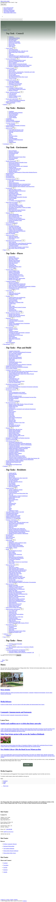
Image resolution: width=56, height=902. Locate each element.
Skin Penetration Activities (14, 544)
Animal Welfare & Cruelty (14, 497)
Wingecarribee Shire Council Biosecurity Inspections (20, 243)
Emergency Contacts (13, 524)
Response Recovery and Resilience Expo (17, 287)
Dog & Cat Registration (14, 491)
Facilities (8, 296)
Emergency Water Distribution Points (17, 596)
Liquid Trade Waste (13, 590)
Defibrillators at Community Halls (16, 302)
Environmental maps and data (15, 211)
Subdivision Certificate (14, 454)
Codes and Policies (13, 93)
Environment (6, 143)
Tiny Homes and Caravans (14, 425)
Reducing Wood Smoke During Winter (17, 631)
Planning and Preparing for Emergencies (17, 529)
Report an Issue (9, 538)
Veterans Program (12, 78)
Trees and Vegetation (10, 233)
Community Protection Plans (15, 168)
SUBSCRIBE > (27, 764)
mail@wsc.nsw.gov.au (8, 831)
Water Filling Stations (13, 595)
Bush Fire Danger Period (14, 165)
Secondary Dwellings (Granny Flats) (17, 422)
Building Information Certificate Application (18, 448)
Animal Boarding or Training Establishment (18, 495)
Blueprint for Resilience (14, 282)
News (4, 637)
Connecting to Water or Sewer (15, 587)
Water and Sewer (9, 583)
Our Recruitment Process (14, 75)
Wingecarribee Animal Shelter (15, 298)
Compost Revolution (13, 618)
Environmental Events (13, 193)
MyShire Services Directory (15, 316)
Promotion (11, 141)
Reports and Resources (14, 182)
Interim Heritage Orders (14, 433)
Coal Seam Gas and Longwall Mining (17, 219)
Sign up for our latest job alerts (15, 73)
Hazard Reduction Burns (14, 163)
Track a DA (8, 463)
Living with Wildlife (13, 203)
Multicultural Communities (14, 338)
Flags (10, 53)
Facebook (5, 863)
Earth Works (11, 412)
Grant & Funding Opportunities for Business (15, 125)
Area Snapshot (12, 124)
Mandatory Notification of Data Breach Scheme (19, 66)
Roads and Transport (10, 342)
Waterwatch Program (13, 236)
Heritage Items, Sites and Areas (15, 429)
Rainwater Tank (12, 420)
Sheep (10, 509)
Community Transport (13, 331)
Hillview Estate (12, 376)
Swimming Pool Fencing (14, 401)
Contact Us (8, 635)
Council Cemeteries (13, 300)
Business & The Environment (15, 218)
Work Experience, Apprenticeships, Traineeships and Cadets (22, 72)
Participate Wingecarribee (8, 846)
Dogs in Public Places (13, 499)
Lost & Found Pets (13, 492)
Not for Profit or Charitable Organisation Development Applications (23, 386)
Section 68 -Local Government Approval (17, 457)
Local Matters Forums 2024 (15, 84)
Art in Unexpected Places (14, 273)
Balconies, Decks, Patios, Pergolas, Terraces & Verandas (21, 404)
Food (10, 133)
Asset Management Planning (12, 513)
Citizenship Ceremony (13, 294)
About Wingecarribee (13, 49)
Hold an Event (9, 128)
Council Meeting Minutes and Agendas (17, 89)
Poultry (10, 508)
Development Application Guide (13, 384)
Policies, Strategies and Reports (13, 92)
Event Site (11, 132)
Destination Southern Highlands (13, 121)
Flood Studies (12, 239)
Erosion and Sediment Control (15, 220)
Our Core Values (12, 74)
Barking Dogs (12, 498)
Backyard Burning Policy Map (15, 215)
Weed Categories (12, 242)
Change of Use (12, 407)
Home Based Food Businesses (15, 417)
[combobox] (12, 19)
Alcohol (10, 134)
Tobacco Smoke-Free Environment (16, 546)
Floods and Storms (13, 526)
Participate (8, 318)
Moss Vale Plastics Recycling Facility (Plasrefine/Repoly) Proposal (23, 371)
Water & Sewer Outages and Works (13, 607)
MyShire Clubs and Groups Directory (17, 315)
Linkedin (5, 872)
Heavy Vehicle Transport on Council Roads (18, 561)
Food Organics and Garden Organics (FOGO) (19, 622)
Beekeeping (11, 500)
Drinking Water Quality (14, 606)
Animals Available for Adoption (15, 489)
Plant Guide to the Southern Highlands (17, 210)
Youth (10, 341)
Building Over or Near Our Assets (16, 586)
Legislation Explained (13, 245)
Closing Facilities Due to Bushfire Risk (17, 283)
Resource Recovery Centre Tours (16, 616)
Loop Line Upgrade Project (15, 382)
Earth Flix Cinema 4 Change (15, 189)
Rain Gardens (12, 418)
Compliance (11, 627)
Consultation (11, 322)
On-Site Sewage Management (15, 592)
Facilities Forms (12, 303)
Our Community (9, 327)
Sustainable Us (9, 224)
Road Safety (11, 555)
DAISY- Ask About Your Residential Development (17, 367)
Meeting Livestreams (13, 90)
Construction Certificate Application (16, 449)
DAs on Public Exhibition (11, 368)
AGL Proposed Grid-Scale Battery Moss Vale (18, 372)
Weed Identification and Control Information (18, 244)
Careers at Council (10, 68)
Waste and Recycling (10, 564)
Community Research (13, 319)
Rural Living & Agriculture (12, 222)
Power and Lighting (13, 136)
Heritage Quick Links (13, 436)
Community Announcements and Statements (15, 649)
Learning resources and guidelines (16, 614)
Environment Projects (10, 179)
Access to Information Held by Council (17, 60)
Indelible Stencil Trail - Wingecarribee (17, 278)
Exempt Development (13, 385)
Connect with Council (11, 79)
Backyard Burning (13, 626)
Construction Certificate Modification (17, 450)
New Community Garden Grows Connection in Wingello (21, 646)
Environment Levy (10, 176)
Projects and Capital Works (12, 99)
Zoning (10, 391)
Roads (7, 549)
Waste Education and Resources (16, 581)
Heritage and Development (14, 430)
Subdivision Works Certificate (15, 453)
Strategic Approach (10, 126)
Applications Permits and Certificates (14, 365)
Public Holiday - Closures (11, 547)
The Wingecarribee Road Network (16, 558)
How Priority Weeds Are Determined (17, 248)
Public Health (9, 540)
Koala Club (11, 199)
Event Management (13, 138)
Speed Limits (11, 563)
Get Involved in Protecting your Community (18, 166)
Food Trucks (11, 415)
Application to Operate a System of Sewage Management (21, 459)
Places (4, 249)
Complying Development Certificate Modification (19, 447)
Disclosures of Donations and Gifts (16, 61)
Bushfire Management (11, 161)
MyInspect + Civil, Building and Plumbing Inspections (18, 438)
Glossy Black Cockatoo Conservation (17, 180)
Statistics (10, 330)
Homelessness (12, 336)
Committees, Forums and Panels (16, 88)
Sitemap (16, 899)
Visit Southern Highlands (8, 848)
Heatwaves (11, 527)
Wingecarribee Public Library (9, 853)
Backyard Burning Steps (14, 216)
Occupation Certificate (13, 452)
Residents (5, 466)
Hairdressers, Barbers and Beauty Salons (17, 542)
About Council (9, 48)
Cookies (11, 899)
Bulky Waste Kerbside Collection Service (18, 569)
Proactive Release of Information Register (18, 63)
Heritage (8, 428)
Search (2, 655)
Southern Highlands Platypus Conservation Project (20, 184)
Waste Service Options (14, 567)
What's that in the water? (14, 237)
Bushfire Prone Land (13, 406)
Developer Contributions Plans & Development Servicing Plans (22, 397)
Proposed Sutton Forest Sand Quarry (17, 381)
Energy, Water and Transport (15, 228)
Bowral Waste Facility (13, 380)
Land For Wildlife (12, 198)
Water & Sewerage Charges (15, 605)
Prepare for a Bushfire (13, 521)
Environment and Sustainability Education (18, 197)
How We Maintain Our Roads (15, 550)
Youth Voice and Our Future (15, 227)
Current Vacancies (13, 69)
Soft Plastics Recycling (14, 574)
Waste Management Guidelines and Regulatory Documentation (22, 582)
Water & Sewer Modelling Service (16, 600)
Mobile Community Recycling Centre (17, 577)
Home (3, 660)
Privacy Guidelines (13, 62)
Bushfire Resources (13, 171)
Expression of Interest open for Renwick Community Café (21, 652)
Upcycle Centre (12, 579)
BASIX (10, 394)
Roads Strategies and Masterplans (16, 556)
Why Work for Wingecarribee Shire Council (18, 76)
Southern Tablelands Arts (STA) (16, 274)
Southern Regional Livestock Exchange (17, 307)
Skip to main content (5, 1)
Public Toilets (12, 306)
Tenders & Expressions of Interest (13, 101)
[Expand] (9, 30)
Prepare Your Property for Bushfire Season (18, 162)
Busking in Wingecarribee (14, 272)
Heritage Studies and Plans (14, 431)
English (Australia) (15, 16)
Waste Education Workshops (15, 619)
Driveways (11, 410)
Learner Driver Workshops (14, 559)
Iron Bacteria (11, 221)
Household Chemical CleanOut (15, 576)
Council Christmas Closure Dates (13, 515)
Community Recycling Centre (15, 573)
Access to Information (11, 58)
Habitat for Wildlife (13, 195)
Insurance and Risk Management (16, 139)
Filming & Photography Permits (13, 516)
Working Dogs (12, 504)
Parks (10, 304)
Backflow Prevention (13, 585)
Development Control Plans (12, 388)
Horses (10, 505)
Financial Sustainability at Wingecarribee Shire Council (21, 57)
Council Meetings (10, 86)
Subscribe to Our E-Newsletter (15, 83)
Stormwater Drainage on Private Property (18, 393)
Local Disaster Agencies (14, 288)
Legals (7, 899)
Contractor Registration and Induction (17, 100)
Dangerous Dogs (12, 503)
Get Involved (9, 188)
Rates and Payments (10, 537)
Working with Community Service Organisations (19, 323)
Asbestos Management (14, 214)
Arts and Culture (9, 269)
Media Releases (9, 648)
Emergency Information (11, 519)
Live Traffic (11, 560)
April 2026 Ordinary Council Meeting (17, 651)
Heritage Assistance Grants (14, 434)
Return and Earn (12, 615)
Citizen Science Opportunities (15, 194)
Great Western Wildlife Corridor (16, 205)
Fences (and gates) (13, 628)
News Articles (9, 645)
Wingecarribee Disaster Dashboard (16, 523)
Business (5, 104)
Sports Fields (11, 308)
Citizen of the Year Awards (14, 293)
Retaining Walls (12, 421)
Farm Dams (11, 413)
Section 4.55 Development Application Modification (20, 443)
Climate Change (9, 174)
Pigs (10, 507)
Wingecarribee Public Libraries (15, 311)
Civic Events (9, 290)
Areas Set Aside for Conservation (16, 206)
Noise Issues (11, 629)
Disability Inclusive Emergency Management (18, 533)
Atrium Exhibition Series (14, 271)
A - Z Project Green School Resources (17, 200)
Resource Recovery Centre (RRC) (16, 578)
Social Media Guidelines (14, 82)
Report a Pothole (12, 553)
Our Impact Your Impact (14, 226)
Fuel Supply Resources (14, 375)
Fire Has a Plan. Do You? (14, 169)
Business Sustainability (14, 232)
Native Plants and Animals (11, 202)
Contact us (5, 633)
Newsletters (5, 865)
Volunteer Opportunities (14, 324)
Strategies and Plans (13, 97)
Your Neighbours (9, 624)
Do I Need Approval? (10, 402)
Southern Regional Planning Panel (13, 462)
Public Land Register (10, 102)
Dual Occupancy (12, 411)
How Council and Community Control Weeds (19, 247)
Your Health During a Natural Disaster (17, 532)
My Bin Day (11, 566)
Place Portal (11, 325)
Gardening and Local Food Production (17, 230)
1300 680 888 (9, 829)
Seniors (10, 340)
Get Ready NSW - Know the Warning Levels (18, 522)
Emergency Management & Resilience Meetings (19, 531)
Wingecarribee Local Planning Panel (14, 464)
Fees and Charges (10, 534)
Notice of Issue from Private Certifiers (17, 455)
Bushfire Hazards (12, 167)
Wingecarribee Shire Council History (17, 52)
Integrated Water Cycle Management (17, 589)
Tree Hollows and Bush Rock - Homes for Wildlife (20, 207)
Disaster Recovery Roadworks (15, 554)
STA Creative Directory (14, 277)
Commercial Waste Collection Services (17, 571)
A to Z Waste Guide (13, 610)
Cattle (10, 502)
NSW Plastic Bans (13, 613)
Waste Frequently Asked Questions (16, 568)
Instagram (5, 869)
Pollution (8, 212)
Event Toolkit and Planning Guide (16, 129)
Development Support (11, 389)
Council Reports (12, 94)
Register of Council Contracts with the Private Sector (20, 65)
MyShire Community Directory (13, 312)
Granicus (25, 900)
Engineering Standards (14, 398)
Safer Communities (13, 337)
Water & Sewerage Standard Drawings (17, 601)
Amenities (11, 137)
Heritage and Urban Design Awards (16, 435)
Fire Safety (11, 399)
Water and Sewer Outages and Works (17, 598)
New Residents (9, 536)
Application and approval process (16, 131)
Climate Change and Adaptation (16, 229)
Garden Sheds (12, 416)
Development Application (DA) (15, 442)
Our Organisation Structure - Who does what (18, 51)
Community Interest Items (11, 370)
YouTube (5, 867)
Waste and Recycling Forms (15, 572)
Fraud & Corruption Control (15, 96)
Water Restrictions (13, 602)
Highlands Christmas (13, 328)
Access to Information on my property (17, 392)
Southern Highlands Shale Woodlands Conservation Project (21, 186)
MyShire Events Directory (14, 314)
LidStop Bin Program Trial (14, 621)
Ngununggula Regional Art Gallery (16, 275)
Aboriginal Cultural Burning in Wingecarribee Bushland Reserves (23, 172)
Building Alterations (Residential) (16, 405)
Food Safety (11, 541)
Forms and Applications (14, 81)
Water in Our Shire (10, 235)
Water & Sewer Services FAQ (15, 603)
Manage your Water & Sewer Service (17, 591)
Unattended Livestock (13, 510)
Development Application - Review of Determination (20, 444)
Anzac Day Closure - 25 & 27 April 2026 (15, 511)
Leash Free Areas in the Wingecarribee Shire (18, 493)
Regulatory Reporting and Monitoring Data (18, 594)
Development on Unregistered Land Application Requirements (22, 409)
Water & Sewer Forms (13, 597)
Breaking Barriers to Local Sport (16, 335)
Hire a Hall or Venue (13, 301)
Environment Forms (10, 177)
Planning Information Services (15, 396)
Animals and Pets (10, 488)
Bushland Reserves (10, 173)
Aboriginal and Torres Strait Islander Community (19, 332)
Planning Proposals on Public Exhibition (14, 460)
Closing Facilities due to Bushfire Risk (17, 297)
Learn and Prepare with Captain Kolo (17, 285)
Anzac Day (11, 291)
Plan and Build (6, 344)
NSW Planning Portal (10, 440)
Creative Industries (10, 120)
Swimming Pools (12, 309)
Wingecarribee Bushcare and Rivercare (17, 190)
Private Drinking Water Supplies (16, 545)
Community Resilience (11, 281)
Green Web (11, 181)
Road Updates (12, 552)
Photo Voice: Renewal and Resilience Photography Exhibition (22, 286)
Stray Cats (11, 494)
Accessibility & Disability (14, 333)
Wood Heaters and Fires (14, 426)
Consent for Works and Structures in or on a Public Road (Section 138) (24, 458)
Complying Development (14, 446)
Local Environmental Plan (11, 439)
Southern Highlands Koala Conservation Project (19, 185)
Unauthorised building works (15, 632)
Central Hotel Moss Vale (14, 378)
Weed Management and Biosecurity (13, 240)
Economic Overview (10, 122)
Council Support (12, 142)
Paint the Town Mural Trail (14, 279)
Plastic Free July (12, 620)
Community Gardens (13, 192)
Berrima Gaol (12, 377)
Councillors (11, 54)
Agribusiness (9, 118)
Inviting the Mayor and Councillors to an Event (19, 55)
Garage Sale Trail (12, 611)
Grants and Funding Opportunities (16, 320)
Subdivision (11, 423)
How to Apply (12, 70)
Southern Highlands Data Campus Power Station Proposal (21, 373)
